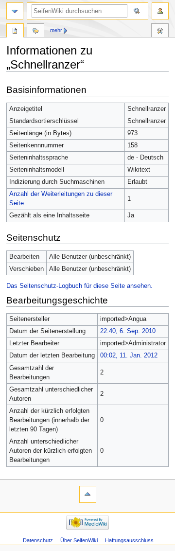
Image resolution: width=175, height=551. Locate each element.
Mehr (56, 30)
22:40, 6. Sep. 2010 (128, 331)
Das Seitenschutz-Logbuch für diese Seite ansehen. (79, 286)
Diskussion (35, 31)
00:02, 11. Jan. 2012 (129, 355)
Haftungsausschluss (129, 540)
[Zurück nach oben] (87, 494)
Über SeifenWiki (79, 540)
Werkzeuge (160, 31)
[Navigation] (14, 10)
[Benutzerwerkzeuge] (160, 10)
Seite (15, 31)
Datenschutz (38, 540)
